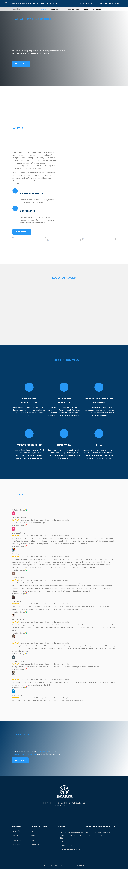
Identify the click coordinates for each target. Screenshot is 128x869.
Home (43, 9)
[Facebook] (57, 812)
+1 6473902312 (42, 751)
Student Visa (16, 840)
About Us (54, 9)
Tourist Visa (16, 845)
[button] (71, 9)
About (33, 836)
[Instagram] (63, 812)
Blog (86, 9)
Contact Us (96, 9)
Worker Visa (16, 831)
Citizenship (16, 836)
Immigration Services (71, 9)
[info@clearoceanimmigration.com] (97, 3)
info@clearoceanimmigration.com (112, 3)
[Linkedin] (68, 812)
